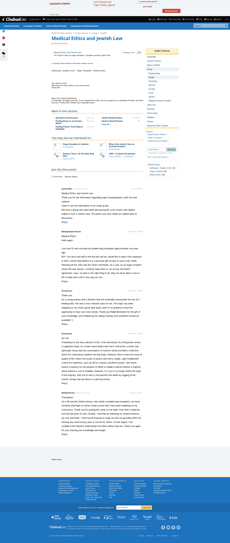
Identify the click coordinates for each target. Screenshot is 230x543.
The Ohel (156, 488)
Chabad (89, 526)
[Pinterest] (173, 527)
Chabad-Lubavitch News (162, 490)
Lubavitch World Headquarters (136, 526)
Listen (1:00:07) (69, 159)
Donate (209, 19)
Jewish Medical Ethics (112, 118)
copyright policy (87, 102)
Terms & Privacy (162, 536)
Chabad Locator (159, 493)
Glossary (112, 495)
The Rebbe (157, 486)
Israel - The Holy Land (94, 497)
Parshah (137, 493)
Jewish (129, 528)
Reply (64, 222)
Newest (68, 177)
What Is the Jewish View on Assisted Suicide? (121, 145)
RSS (110, 497)
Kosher (136, 490)
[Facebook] (163, 527)
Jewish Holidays (140, 484)
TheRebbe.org (91, 499)
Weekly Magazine (64, 493)
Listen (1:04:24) (115, 156)
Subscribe (112, 490)
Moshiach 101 (91, 490)
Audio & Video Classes (62, 33)
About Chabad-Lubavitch (162, 484)
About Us (149, 536)
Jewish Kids (174, 517)
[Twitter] (168, 527)
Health (104, 33)
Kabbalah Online (92, 495)
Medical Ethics (155, 175)
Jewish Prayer (139, 495)
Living (94, 33)
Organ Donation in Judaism (75, 144)
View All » (106, 124)
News (121, 517)
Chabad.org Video (92, 484)
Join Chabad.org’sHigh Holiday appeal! (104, 3)
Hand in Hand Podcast (112, 121)
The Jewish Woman (93, 486)
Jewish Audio (139, 497)
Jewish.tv (82, 517)
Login (153, 19)
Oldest (74, 177)
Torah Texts (148, 517)
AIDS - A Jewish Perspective (122, 153)
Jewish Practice (11, 26)
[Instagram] (178, 527)
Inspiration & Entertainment (84, 26)
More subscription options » (158, 157)
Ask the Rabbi (176, 19)
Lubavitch (96, 526)
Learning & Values (33, 26)
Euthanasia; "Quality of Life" (161, 168)
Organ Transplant (156, 171)
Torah (115, 528)
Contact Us (175, 536)
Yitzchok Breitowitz (61, 44)
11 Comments (68, 147)
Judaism (120, 528)
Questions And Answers (67, 118)
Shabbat (137, 488)
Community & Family (56, 26)
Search (111, 493)
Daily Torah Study (115, 488)
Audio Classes (81, 33)
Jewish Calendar (115, 486)
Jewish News (90, 488)
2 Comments (128, 156)
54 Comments (114, 149)
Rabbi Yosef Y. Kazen (99, 528)
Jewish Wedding (140, 486)
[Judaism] (14, 19)
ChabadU (95, 517)
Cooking (135, 517)
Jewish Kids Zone (92, 493)
